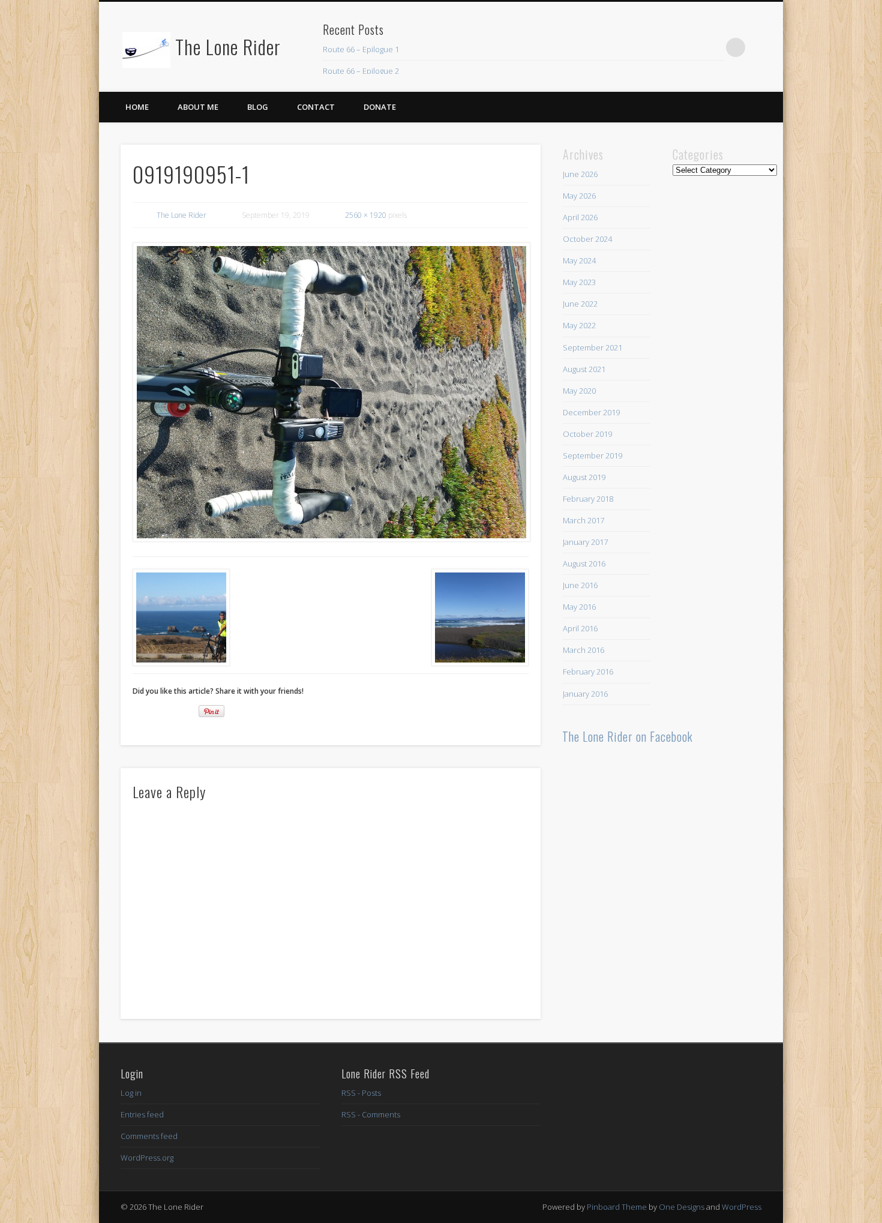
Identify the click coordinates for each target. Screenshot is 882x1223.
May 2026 (579, 195)
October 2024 (587, 238)
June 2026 (580, 174)
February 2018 (588, 498)
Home (137, 106)
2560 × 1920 (365, 215)
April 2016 (580, 628)
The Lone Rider (228, 46)
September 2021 (592, 347)
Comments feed (149, 1136)
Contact (316, 106)
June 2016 (580, 585)
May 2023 (579, 282)
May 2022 (579, 325)
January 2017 (585, 541)
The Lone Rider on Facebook (627, 736)
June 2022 (580, 303)
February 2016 (588, 671)
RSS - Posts (361, 1092)
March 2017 (583, 520)
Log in (131, 1092)
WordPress (741, 1206)
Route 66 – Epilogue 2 (361, 70)
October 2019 (587, 433)
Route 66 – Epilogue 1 (361, 49)
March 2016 (583, 650)
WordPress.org (147, 1157)
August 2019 (584, 477)
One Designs (681, 1206)
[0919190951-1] (331, 392)
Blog (257, 106)
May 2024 (579, 260)
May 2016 (579, 606)
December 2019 (591, 412)
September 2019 (592, 455)
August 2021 (584, 369)
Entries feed (142, 1114)
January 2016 (585, 693)
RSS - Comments (370, 1114)
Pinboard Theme (617, 1206)
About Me (198, 106)
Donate (380, 106)
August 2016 (584, 563)
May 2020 (579, 390)
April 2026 (580, 217)
